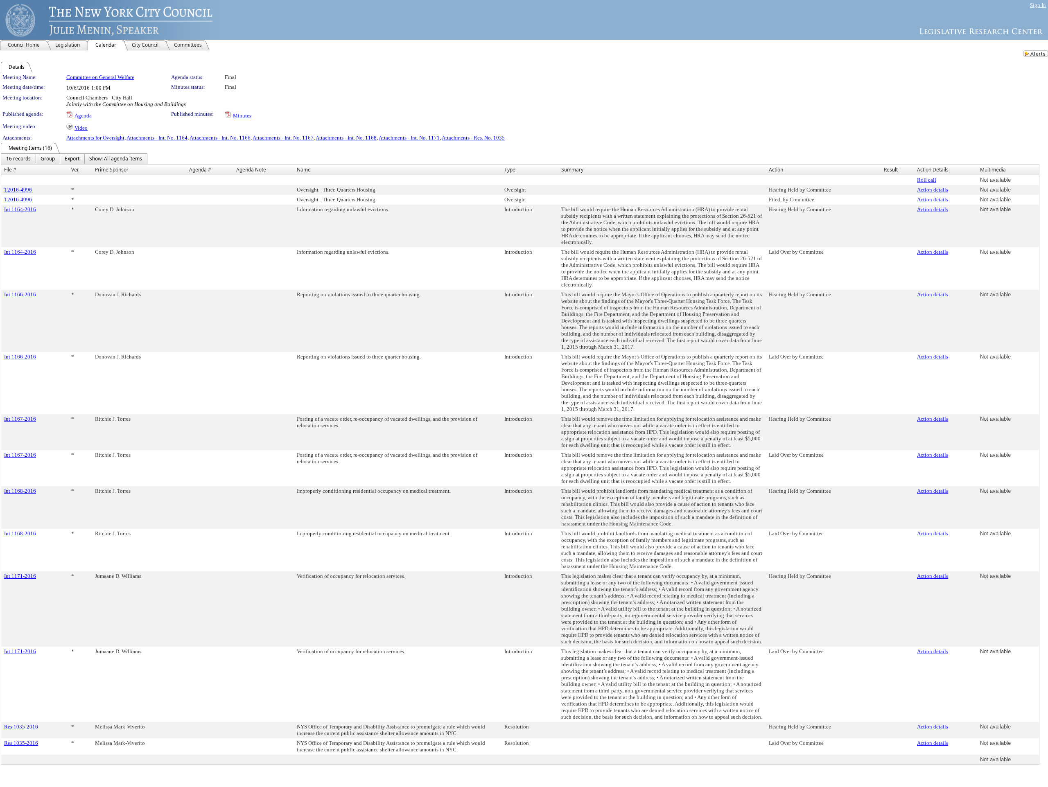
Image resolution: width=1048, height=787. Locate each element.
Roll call (926, 180)
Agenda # (200, 169)
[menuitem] (18, 159)
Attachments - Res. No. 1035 (473, 138)
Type (509, 169)
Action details (932, 190)
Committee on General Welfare (100, 77)
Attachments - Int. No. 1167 (283, 138)
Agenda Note (251, 169)
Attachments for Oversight (95, 138)
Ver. (75, 169)
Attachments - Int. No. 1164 (156, 138)
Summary (572, 169)
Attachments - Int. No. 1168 (346, 138)
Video (81, 128)
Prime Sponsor (112, 169)
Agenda (83, 116)
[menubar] (74, 158)
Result (891, 169)
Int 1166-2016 (20, 294)
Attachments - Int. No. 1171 (409, 138)
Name (304, 169)
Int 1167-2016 (20, 419)
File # (10, 169)
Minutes (242, 116)
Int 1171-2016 (20, 576)
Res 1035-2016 (21, 727)
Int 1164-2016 (20, 209)
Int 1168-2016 (20, 491)
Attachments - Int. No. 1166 (220, 138)
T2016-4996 (18, 190)
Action (776, 169)
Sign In (1038, 5)
